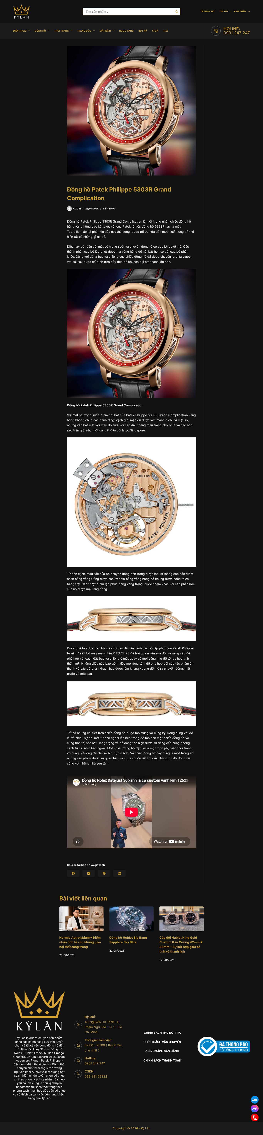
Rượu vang (126, 30)
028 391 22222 (96, 1076)
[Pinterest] (104, 873)
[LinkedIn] (119, 873)
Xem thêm (240, 11)
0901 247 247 (237, 32)
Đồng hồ (40, 30)
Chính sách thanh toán (162, 1060)
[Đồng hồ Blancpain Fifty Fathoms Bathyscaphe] (181, 918)
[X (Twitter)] (88, 873)
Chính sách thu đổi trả (162, 1033)
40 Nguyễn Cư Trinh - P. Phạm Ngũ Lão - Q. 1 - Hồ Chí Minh (103, 1027)
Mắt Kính (105, 30)
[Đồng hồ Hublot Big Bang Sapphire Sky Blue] (81, 918)
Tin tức (224, 11)
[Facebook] (73, 873)
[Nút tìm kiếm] (176, 11)
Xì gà (155, 30)
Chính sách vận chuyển (162, 1042)
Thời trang (61, 30)
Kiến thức (109, 208)
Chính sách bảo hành (162, 1051)
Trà (165, 30)
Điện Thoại (19, 30)
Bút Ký (142, 30)
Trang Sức (84, 30)
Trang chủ (207, 11)
